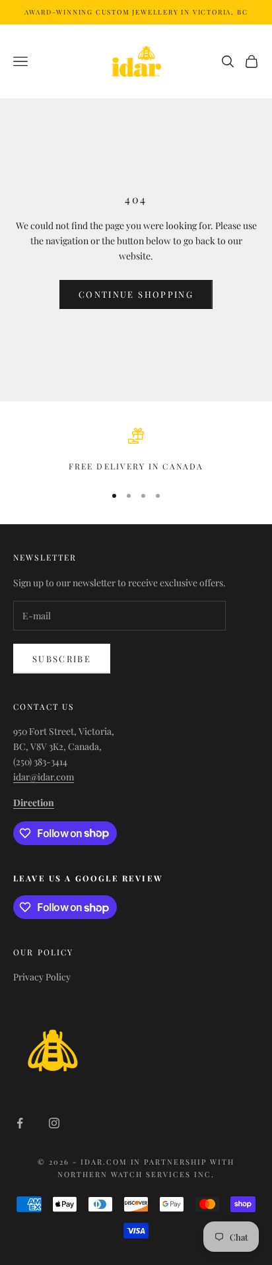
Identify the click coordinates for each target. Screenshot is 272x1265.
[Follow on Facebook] (19, 1123)
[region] (136, 450)
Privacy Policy (42, 977)
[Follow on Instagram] (54, 1123)
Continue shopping (136, 294)
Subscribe (61, 658)
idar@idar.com (43, 776)
